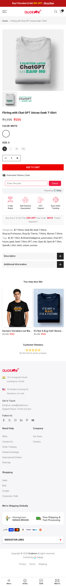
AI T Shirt (15, 238)
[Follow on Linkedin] (21, 420)
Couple (5, 491)
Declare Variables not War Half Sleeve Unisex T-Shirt (31, 331)
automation (46, 238)
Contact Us (7, 441)
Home (5, 21)
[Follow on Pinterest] (27, 420)
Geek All (29, 230)
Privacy (22, 564)
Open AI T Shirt (54, 241)
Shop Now (49, 3)
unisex (26, 245)
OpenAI (6, 245)
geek (11, 241)
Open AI (42, 241)
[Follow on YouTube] (32, 420)
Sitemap (6, 462)
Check (55, 183)
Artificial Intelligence (30, 238)
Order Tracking (9, 447)
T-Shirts (42, 233)
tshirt (19, 245)
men (35, 241)
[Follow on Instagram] (15, 420)
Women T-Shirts (54, 233)
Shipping (43, 564)
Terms (32, 564)
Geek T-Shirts (39, 230)
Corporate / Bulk (10, 496)
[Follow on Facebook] (3, 420)
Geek (4, 480)
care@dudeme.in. (19, 405)
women (33, 245)
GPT (30, 241)
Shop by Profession (11, 233)
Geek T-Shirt (21, 241)
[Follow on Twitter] (9, 420)
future (5, 241)
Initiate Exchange (10, 452)
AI (9, 238)
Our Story (37, 436)
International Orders (12, 457)
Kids (4, 485)
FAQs (4, 436)
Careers (37, 441)
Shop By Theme (30, 233)
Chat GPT (58, 238)
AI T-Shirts (19, 230)
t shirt (13, 245)
